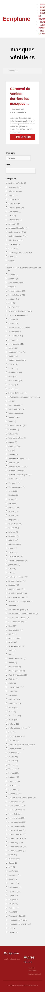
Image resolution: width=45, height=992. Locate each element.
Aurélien (14, 244)
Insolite (13, 528)
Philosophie (14, 753)
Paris (11, 732)
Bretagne (13, 299)
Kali (12, 569)
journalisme (14, 565)
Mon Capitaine (16, 687)
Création (13, 356)
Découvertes (15, 381)
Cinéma (13, 323)
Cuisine (13, 364)
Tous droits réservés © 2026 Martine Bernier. (22, 986)
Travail (13, 912)
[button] (37, 1)
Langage (13, 585)
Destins (13, 389)
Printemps (13, 785)
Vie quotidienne (17, 920)
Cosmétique (14, 332)
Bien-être (13, 279)
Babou (12, 256)
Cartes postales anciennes (20, 311)
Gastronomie (15, 479)
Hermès (12, 499)
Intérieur (13, 532)
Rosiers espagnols (16, 851)
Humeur (13, 511)
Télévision (14, 892)
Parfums (13, 724)
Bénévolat (13, 274)
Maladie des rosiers (17, 659)
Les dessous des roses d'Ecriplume (23, 614)
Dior (11, 401)
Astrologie (13, 224)
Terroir (13, 896)
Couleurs (13, 340)
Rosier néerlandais (16, 830)
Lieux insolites (15, 630)
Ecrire (12, 422)
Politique (13, 765)
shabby (12, 863)
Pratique (13, 777)
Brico (11, 303)
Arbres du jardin (16, 207)
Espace (12, 442)
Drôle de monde (16, 413)
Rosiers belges (15, 842)
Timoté (13, 904)
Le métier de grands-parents (20, 601)
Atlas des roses (15, 240)
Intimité (13, 540)
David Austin (15, 373)
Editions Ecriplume (17, 426)
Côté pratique (15, 336)
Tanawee (13, 883)
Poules (13, 773)
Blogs (12, 287)
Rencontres (14, 793)
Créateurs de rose (16, 352)
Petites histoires (16, 748)
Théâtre (13, 900)
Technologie (15, 887)
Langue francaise (16, 589)
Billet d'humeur (16, 283)
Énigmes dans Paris (17, 438)
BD (11, 261)
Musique (14, 699)
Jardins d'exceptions (17, 561)
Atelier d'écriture (17, 232)
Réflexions (13, 789)
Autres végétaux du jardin (20, 252)
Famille (13, 454)
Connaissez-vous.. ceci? (19, 328)
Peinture (13, 740)
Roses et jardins (16, 818)
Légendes (13, 605)
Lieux (12, 626)
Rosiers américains (17, 838)
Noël (12, 712)
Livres (12, 642)
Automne (13, 248)
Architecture (14, 212)
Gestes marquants (16, 487)
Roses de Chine (15, 814)
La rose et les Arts (16, 581)
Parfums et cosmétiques (19, 728)
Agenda (12, 195)
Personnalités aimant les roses (21, 744)
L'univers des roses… (18, 577)
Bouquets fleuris (16, 295)
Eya (11, 450)
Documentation (15, 405)
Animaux (14, 203)
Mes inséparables (16, 671)
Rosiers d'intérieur (17, 847)
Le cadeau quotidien (17, 593)
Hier (12, 503)
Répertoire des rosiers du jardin (22, 797)
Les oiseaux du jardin (17, 622)
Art (12, 216)
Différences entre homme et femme (24, 397)
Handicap (13, 495)
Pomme (13, 769)
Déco (12, 377)
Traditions (13, 908)
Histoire (13, 507)
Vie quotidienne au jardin (19, 924)
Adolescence (15, 191)
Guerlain (13, 491)
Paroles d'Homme (16, 736)
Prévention (14, 781)
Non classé (14, 716)
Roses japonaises (16, 826)
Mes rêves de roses (18, 675)
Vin (11, 928)
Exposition (14, 446)
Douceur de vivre (16, 409)
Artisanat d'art (15, 220)
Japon (12, 548)
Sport (12, 879)
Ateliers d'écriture (17, 236)
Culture (13, 369)
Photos (13, 757)
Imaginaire (13, 520)
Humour (13, 516)
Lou (11, 654)
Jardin (13, 552)
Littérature (14, 638)
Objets (13, 720)
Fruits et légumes (16, 471)
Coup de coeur (16, 344)
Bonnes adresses (17, 291)
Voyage (13, 932)
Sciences (14, 859)
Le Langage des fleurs (18, 597)
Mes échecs (14, 667)
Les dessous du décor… (18, 618)
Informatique (15, 524)
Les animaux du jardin (18, 610)
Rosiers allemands (17, 834)
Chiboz (13, 319)
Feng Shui (13, 462)
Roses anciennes (16, 806)
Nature (13, 708)
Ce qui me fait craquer (18, 315)
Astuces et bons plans (18, 228)
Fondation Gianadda (17, 466)
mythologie (14, 704)
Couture (13, 348)
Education (13, 430)
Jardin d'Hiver (15, 556)
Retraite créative (16, 802)
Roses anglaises (16, 810)
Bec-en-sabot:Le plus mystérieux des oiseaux (24, 269)
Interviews (13, 536)
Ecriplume (16, 19)
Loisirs (12, 650)
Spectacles (14, 875)
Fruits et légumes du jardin (19, 475)
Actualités (14, 187)
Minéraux (13, 679)
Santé (12, 855)
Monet (12, 691)
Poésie (13, 761)
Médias (12, 663)
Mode (12, 683)
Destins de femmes (17, 393)
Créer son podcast (17, 360)
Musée (13, 695)
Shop (11, 867)
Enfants (13, 434)
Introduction (14, 544)
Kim (11, 573)
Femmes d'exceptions (18, 458)
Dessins (13, 385)
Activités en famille (17, 183)
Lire (12, 634)
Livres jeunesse (16, 646)
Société (13, 871)
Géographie (14, 483)
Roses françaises (17, 822)
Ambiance (14, 199)
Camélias (13, 307)
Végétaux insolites (17, 916)
